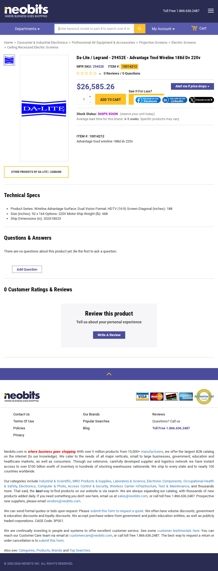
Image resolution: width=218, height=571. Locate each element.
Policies (19, 428)
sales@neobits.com (133, 496)
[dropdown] (209, 10)
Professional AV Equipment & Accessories (103, 42)
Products (43, 550)
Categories (27, 550)
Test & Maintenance (173, 486)
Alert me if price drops (191, 86)
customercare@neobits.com (90, 535)
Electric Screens (183, 42)
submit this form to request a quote (117, 511)
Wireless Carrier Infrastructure (133, 486)
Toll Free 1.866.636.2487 (171, 428)
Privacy (18, 435)
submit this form (51, 541)
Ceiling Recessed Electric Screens (32, 47)
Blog (86, 428)
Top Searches (79, 550)
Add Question (27, 269)
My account (162, 29)
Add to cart (110, 99)
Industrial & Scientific (55, 481)
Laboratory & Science (129, 481)
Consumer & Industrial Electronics (42, 42)
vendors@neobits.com (63, 501)
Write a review (109, 335)
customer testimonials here (178, 531)
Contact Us (21, 414)
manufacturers (152, 452)
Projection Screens (153, 42)
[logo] (26, 11)
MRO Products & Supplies (92, 481)
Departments (26, 29)
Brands (57, 550)
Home (8, 42)
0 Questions (131, 73)
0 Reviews (111, 73)
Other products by (36, 172)
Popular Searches (96, 421)
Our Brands (91, 414)
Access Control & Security (88, 486)
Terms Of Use (23, 421)
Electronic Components (164, 481)
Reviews (158, 414)
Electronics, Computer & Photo (42, 486)
